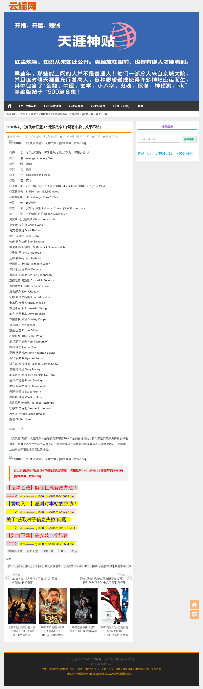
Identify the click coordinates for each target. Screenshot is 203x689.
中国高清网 (15, 551)
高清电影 (52, 136)
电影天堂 (32, 551)
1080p (62, 551)
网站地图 (119, 659)
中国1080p (16, 136)
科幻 (43, 136)
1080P (32, 114)
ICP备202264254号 (101, 664)
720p (74, 551)
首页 (9, 106)
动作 (37, 136)
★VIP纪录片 (97, 106)
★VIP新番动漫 (52, 106)
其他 (140, 106)
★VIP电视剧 (75, 106)
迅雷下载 (48, 551)
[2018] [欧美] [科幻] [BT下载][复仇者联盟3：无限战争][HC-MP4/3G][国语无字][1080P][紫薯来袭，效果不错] (74, 566)
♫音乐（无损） (121, 106)
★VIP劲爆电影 (27, 106)
